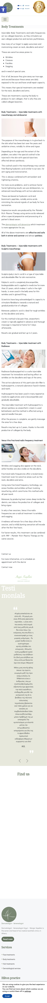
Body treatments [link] (9, 959)
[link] (3, 9)
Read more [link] (7, 939)
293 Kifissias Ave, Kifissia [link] (24, 876)
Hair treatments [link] (9, 964)
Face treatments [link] (9, 954)
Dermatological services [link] (12, 968)
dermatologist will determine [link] (17, 224)
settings (27, 991)
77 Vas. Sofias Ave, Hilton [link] (24, 818)
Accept (7, 996)
